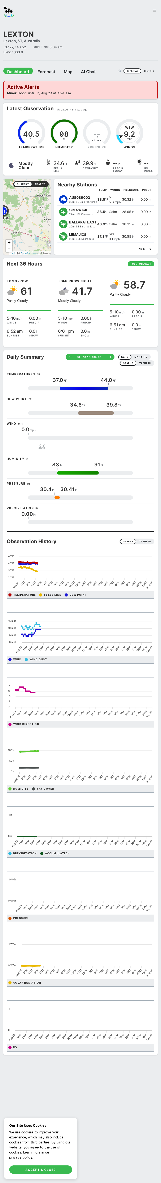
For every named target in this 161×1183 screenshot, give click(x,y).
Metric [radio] (149, 71)
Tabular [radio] (145, 541)
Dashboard (16, 72)
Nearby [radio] (40, 184)
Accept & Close (40, 1169)
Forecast (41, 72)
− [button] (9, 248)
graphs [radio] (128, 363)
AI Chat (78, 72)
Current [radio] (23, 184)
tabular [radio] (145, 363)
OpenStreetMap (29, 253)
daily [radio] (125, 357)
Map (60, 72)
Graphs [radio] (128, 541)
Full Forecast (141, 264)
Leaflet (13, 253)
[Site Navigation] (154, 11)
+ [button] (9, 242)
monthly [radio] (140, 357)
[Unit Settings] (120, 71)
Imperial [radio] (132, 71)
